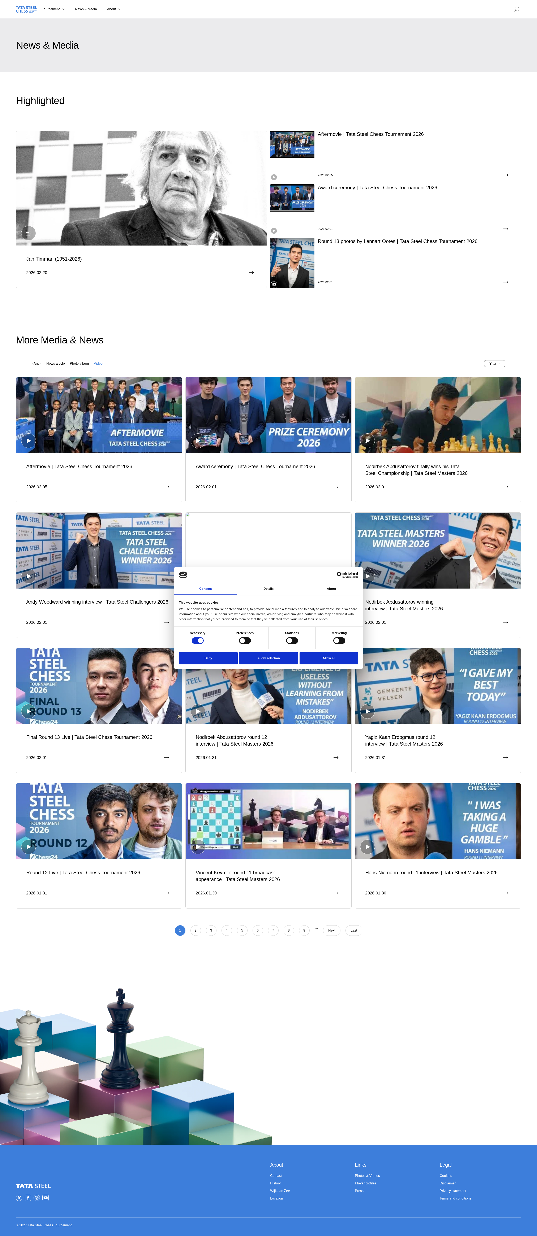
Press (359, 1191)
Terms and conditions (455, 1198)
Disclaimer (448, 1183)
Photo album (79, 363)
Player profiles (365, 1183)
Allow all (329, 658)
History (275, 1183)
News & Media (86, 9)
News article (55, 363)
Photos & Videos (367, 1176)
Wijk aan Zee (280, 1191)
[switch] (245, 640)
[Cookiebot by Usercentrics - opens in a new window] (340, 575)
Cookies (446, 1176)
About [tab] (331, 589)
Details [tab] (268, 589)
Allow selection (268, 658)
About (111, 9)
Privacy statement (453, 1191)
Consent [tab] (205, 589)
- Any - (36, 363)
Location (276, 1198)
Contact (276, 1176)
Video (98, 363)
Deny (208, 658)
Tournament (51, 9)
